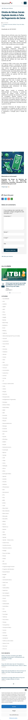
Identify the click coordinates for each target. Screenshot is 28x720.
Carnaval (5, 341)
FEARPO (4, 445)
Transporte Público (7, 630)
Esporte (4, 439)
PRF (3, 564)
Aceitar (14, 706)
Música (4, 527)
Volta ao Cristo (6, 646)
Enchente (5, 431)
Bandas (4, 323)
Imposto (4, 479)
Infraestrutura (6, 490)
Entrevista (5, 434)
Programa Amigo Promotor (9, 569)
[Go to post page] (14, 275)
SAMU (4, 580)
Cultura (4, 392)
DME (4, 415)
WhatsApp (12, 199)
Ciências (4, 357)
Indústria (5, 487)
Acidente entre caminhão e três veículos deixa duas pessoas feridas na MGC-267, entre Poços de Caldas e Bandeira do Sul (13, 660)
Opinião (4, 540)
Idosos (4, 471)
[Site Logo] (7, 3)
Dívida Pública (6, 410)
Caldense (5, 336)
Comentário (7, 216)
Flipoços (4, 455)
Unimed (4, 635)
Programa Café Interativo (8, 572)
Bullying (4, 333)
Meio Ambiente (6, 513)
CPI (3, 384)
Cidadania (5, 354)
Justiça (4, 506)
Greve (4, 466)
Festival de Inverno (7, 450)
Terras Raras (6, 622)
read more (8, 293)
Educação (5, 421)
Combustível (5, 368)
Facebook (2, 199)
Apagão (4, 320)
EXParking (5, 442)
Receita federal (6, 574)
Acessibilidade (6, 301)
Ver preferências (14, 715)
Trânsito (4, 625)
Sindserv (5, 604)
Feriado (4, 447)
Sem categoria (6, 596)
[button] (26, 690)
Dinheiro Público (6, 407)
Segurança (5, 593)
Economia (10, 24)
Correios (4, 378)
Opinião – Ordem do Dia (8, 543)
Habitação (5, 468)
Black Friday (5, 325)
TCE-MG (4, 614)
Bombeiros (5, 328)
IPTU (4, 498)
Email (9, 199)
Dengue (4, 394)
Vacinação (5, 638)
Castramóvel (5, 344)
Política (3, 26)
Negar (14, 710)
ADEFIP (4, 309)
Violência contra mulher (8, 643)
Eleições (4, 423)
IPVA (4, 500)
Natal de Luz (5, 529)
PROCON (5, 566)
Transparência (6, 627)
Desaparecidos (6, 399)
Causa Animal (6, 346)
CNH (4, 365)
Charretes (5, 352)
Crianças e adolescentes (8, 386)
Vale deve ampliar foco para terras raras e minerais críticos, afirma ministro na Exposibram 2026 (13, 682)
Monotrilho (5, 521)
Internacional (6, 495)
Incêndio (4, 482)
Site (5, 243)
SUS (3, 612)
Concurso (5, 370)
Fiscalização (5, 452)
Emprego (5, 429)
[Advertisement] (14, 134)
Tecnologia (5, 617)
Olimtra (4, 537)
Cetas (4, 349)
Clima (4, 362)
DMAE (4, 413)
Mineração (5, 519)
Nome (6, 232)
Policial (4, 559)
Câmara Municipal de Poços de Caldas (11, 339)
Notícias (14, 24)
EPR (3, 437)
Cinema (4, 360)
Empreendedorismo (7, 426)
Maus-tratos (5, 511)
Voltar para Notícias (8, 8)
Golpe (4, 463)
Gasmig (4, 458)
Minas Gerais (6, 516)
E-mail (6, 238)
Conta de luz (5, 376)
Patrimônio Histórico (7, 551)
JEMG (4, 503)
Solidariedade (6, 606)
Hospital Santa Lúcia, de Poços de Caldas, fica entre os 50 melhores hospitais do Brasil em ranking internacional (15, 287)
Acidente (5, 307)
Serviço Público (6, 598)
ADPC (4, 312)
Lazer (4, 508)
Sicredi (4, 601)
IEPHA (4, 474)
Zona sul (5, 651)
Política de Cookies (13, 718)
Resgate (4, 577)
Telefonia (5, 620)
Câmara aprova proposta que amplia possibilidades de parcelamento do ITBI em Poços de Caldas (13, 667)
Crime (4, 389)
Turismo (4, 633)
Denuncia (5, 397)
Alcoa (4, 315)
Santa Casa (5, 585)
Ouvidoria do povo (7, 548)
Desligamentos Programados (9, 402)
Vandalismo (5, 641)
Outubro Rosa (6, 545)
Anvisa (4, 317)
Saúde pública (6, 590)
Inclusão (4, 484)
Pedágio (4, 553)
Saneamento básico (7, 582)
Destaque (5, 24)
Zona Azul (5, 649)
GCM (4, 460)
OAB (4, 535)
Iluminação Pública (7, 476)
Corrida (4, 381)
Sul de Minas (5, 609)
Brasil (4, 331)
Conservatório (6, 373)
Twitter (6, 199)
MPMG (4, 524)
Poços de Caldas (20, 24)
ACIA (4, 304)
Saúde (4, 588)
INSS (4, 492)
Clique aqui (4, 187)
